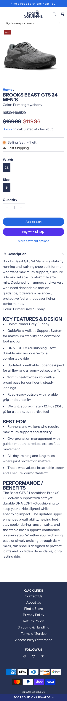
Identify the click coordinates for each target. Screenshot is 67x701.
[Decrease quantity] (7, 208)
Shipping (10, 129)
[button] (33, 697)
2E (7, 168)
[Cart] (62, 14)
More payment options (33, 241)
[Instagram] (33, 657)
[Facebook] (24, 657)
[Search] (54, 14)
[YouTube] (42, 657)
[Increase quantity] (21, 208)
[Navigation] (4, 14)
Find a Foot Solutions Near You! (34, 3)
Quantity (10, 200)
